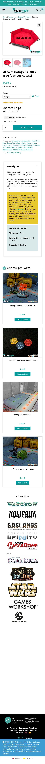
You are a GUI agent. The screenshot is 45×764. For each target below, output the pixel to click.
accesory (10, 152)
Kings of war (31, 143)
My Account (12, 728)
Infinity (23, 143)
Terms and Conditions (28, 728)
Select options (22, 319)
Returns (33, 730)
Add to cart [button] (22, 483)
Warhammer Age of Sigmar (13, 147)
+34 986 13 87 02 (31, 721)
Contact (13, 730)
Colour (5, 93)
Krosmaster (7, 145)
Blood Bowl (35, 141)
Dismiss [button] (6, 753)
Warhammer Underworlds (23, 149)
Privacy (19, 733)
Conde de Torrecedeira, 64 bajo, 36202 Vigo (31, 719)
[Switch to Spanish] (30, 732)
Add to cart (27, 127)
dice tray (18, 152)
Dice (4, 143)
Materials (23, 730)
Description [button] (13, 166)
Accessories (16, 141)
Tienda (28, 738)
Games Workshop (13, 143)
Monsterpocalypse (19, 145)
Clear (37, 96)
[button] (39, 25)
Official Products (33, 145)
